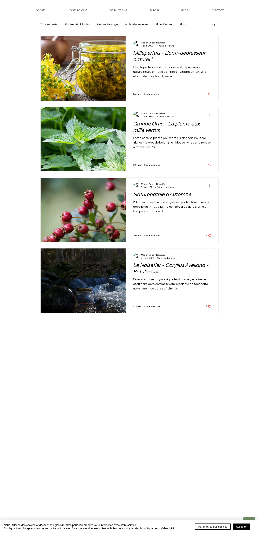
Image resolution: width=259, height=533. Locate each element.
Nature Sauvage (107, 24)
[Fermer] (254, 526)
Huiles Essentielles (136, 24)
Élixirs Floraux (164, 24)
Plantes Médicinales (77, 24)
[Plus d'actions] (211, 44)
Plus (182, 24)
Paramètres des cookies (212, 526)
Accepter (241, 526)
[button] (118, 10)
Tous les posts (48, 24)
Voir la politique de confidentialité (154, 528)
